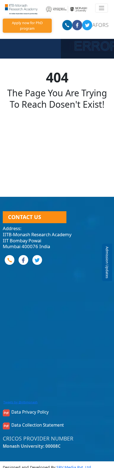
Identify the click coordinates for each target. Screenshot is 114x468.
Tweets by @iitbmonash (20, 402)
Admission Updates (107, 262)
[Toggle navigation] (101, 8)
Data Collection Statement (37, 425)
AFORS (100, 25)
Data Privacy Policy (30, 412)
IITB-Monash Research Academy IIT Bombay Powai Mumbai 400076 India (37, 240)
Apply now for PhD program (27, 25)
